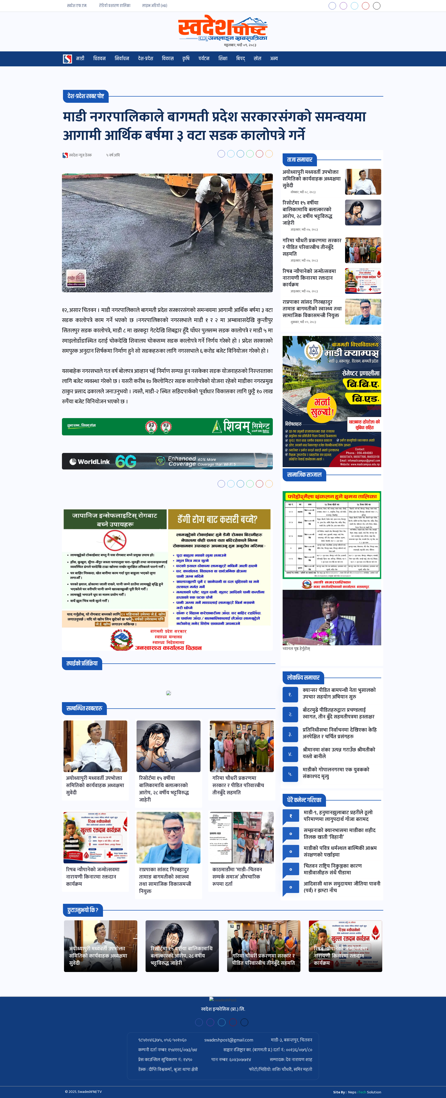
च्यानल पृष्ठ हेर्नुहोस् (296, 648)
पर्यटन (204, 58)
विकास (168, 58)
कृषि (186, 58)
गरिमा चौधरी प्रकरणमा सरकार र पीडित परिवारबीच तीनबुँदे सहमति (263, 960)
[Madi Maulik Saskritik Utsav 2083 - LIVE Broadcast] (332, 617)
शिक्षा (222, 58)
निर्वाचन (122, 58)
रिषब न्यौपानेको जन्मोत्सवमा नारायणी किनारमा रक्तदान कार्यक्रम (340, 956)
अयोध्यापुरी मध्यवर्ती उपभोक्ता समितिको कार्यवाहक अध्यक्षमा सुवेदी (98, 956)
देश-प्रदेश (145, 58)
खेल (257, 58)
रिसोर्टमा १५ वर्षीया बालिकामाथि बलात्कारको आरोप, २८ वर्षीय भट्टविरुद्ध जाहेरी (182, 956)
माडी (80, 58)
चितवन (99, 58)
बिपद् (240, 58)
